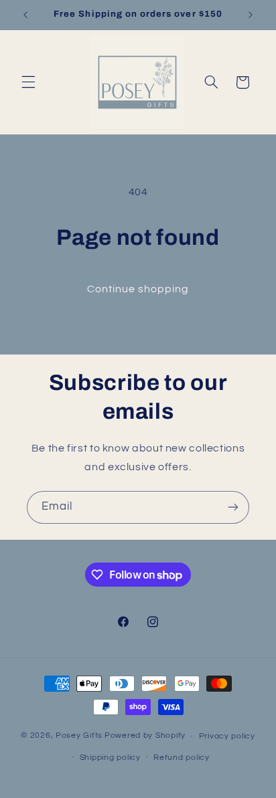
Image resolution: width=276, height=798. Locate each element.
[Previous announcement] (25, 14)
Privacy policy (227, 736)
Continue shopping (138, 289)
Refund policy (181, 757)
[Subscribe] (233, 507)
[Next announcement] (250, 14)
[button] (28, 82)
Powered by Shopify (145, 736)
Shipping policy (110, 757)
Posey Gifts (79, 736)
